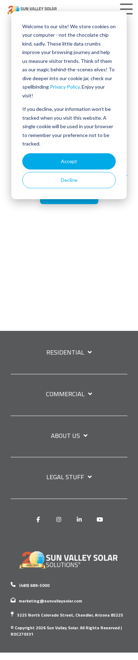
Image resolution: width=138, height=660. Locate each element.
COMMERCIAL (65, 394)
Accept (69, 161)
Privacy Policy (65, 87)
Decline (69, 180)
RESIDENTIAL (65, 353)
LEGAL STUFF (65, 477)
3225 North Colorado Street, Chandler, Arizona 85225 (70, 615)
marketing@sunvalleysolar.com (50, 600)
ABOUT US (65, 436)
